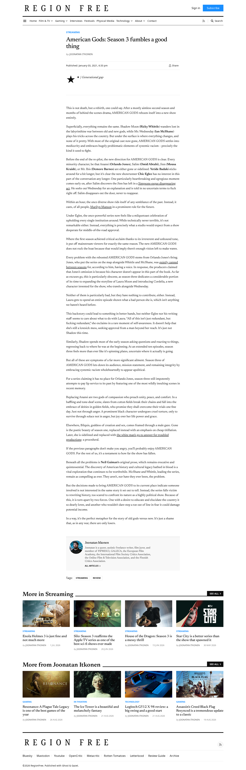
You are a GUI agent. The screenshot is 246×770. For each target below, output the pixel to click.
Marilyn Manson (101, 207)
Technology (132, 701)
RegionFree (37, 765)
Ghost (65, 765)
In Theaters (80, 701)
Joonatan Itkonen (81, 54)
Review (97, 578)
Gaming (27, 701)
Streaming (73, 32)
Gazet (75, 765)
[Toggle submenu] (52, 21)
